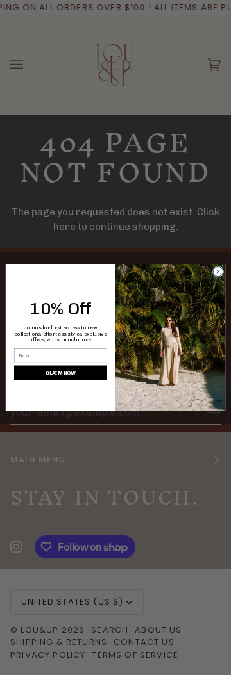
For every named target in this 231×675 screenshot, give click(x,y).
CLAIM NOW (61, 373)
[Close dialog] (218, 271)
